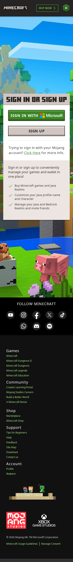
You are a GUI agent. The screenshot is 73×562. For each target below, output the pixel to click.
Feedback (11, 442)
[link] (10, 315)
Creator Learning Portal (19, 387)
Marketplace (13, 416)
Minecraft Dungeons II (19, 360)
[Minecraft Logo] (17, 8)
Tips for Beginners (16, 432)
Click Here (32, 153)
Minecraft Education (17, 375)
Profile (10, 469)
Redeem (11, 474)
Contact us (12, 457)
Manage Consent (50, 543)
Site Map (11, 447)
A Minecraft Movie (16, 402)
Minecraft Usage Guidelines (22, 543)
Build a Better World (17, 397)
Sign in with (24, 115)
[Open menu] (66, 8)
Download (12, 452)
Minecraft (11, 356)
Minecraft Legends (16, 370)
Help (9, 437)
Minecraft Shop (15, 420)
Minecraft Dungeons (17, 365)
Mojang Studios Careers (19, 392)
